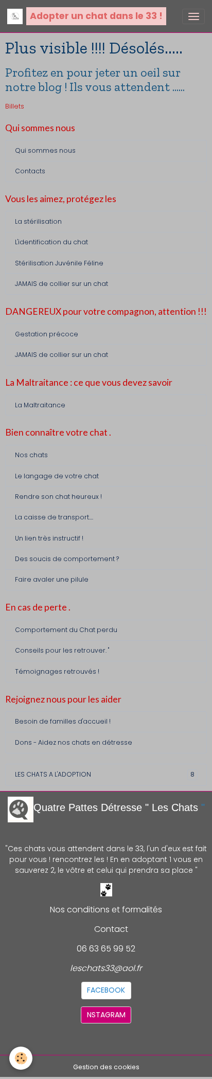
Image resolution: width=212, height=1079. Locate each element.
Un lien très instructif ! (49, 538)
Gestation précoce (46, 334)
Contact (111, 929)
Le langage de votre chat (57, 476)
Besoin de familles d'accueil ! (63, 721)
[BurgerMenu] (193, 16)
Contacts (30, 171)
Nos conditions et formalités (106, 909)
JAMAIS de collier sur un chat (61, 283)
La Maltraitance (40, 405)
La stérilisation (38, 221)
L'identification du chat (51, 242)
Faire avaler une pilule (52, 579)
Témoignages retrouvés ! (57, 671)
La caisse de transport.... (54, 517)
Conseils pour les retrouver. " (62, 650)
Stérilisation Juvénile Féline (59, 263)
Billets (14, 106)
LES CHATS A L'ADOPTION (105, 774)
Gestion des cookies (106, 1067)
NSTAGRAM (106, 1015)
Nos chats (31, 455)
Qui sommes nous (45, 150)
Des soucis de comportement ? (67, 558)
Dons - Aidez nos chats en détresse (73, 742)
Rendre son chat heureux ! (58, 496)
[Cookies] (20, 1058)
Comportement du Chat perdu (66, 629)
